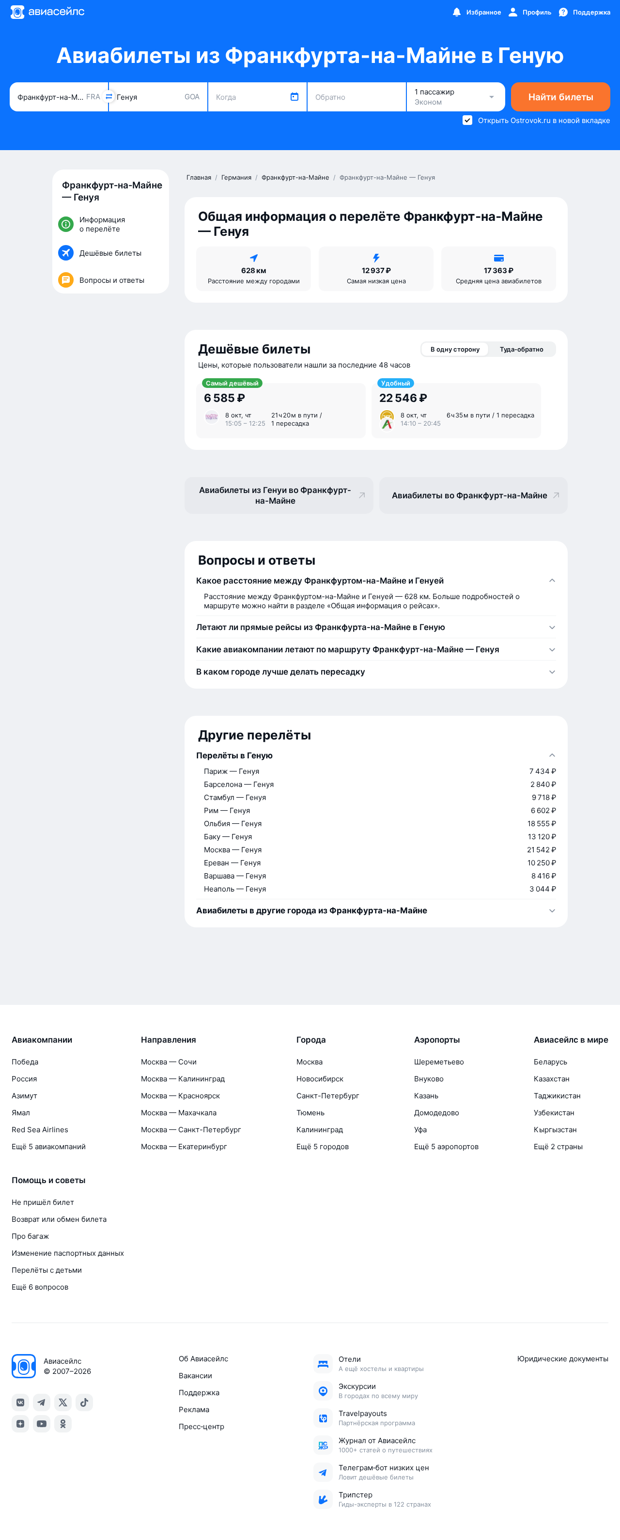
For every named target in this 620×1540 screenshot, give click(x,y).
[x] (63, 1402)
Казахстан (552, 1078)
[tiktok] (84, 1402)
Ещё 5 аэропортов (446, 1146)
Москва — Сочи (169, 1061)
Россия (24, 1078)
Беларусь (550, 1061)
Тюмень (310, 1112)
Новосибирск (319, 1078)
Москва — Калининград (183, 1078)
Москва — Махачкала (179, 1112)
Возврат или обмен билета (59, 1219)
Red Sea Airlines (40, 1129)
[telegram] (41, 1402)
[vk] (20, 1402)
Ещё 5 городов (322, 1146)
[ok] (63, 1424)
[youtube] (41, 1424)
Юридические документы (562, 1358)
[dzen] (20, 1424)
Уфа (420, 1129)
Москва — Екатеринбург (184, 1146)
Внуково (429, 1078)
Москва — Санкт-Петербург (191, 1129)
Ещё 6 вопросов (40, 1287)
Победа (25, 1061)
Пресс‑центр (201, 1426)
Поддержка (199, 1392)
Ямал (21, 1112)
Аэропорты (437, 1040)
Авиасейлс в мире (571, 1040)
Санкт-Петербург (327, 1095)
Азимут (24, 1095)
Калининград (319, 1129)
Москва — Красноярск (180, 1095)
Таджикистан (557, 1095)
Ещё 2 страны (558, 1146)
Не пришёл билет (43, 1202)
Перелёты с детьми (47, 1270)
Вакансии (195, 1375)
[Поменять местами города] (108, 96)
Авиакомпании (42, 1040)
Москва (309, 1061)
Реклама (194, 1409)
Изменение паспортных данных (68, 1253)
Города (311, 1040)
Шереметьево (439, 1061)
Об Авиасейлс (203, 1358)
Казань (426, 1095)
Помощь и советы (49, 1180)
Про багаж (30, 1236)
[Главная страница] (47, 12)
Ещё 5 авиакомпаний (49, 1146)
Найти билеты (560, 97)
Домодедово (436, 1112)
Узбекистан (554, 1112)
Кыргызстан (555, 1129)
